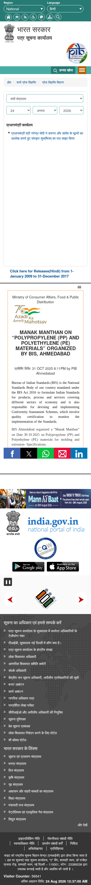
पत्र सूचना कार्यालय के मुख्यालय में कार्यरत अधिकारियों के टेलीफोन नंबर (42, 633)
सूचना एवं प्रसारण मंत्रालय (24, 756)
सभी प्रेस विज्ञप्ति (26, 82)
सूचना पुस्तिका (17, 718)
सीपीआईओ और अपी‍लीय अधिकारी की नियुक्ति (35, 712)
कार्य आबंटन (15, 691)
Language (53, 2)
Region (8, 2)
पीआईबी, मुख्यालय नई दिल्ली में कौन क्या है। (35, 642)
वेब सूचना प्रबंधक (19, 725)
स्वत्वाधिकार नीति (24, 843)
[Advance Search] (58, 16)
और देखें (82, 824)
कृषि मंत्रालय (16, 777)
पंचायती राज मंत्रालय (21, 804)
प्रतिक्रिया (56, 848)
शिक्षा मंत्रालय (16, 798)
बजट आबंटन (16, 684)
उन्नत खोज (65, 69)
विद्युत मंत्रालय (17, 818)
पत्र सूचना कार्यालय (34, 37)
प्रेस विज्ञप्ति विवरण (52, 82)
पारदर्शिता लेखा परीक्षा (21, 705)
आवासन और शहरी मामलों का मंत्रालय (30, 790)
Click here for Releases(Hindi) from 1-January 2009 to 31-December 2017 (42, 273)
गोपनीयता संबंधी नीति (60, 838)
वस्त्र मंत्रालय (17, 763)
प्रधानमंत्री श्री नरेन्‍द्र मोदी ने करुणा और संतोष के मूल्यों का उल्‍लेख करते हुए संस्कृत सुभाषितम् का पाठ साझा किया (47, 136)
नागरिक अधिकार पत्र (21, 697)
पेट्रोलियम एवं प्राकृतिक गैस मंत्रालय (30, 811)
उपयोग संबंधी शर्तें (52, 843)
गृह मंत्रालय (15, 784)
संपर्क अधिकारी (17, 670)
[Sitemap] (50, 16)
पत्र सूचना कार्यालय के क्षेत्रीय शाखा (30, 649)
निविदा (74, 843)
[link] (45, 497)
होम (9, 82)
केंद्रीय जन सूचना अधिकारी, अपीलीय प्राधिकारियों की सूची (43, 677)
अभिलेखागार (35, 848)
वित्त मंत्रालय (16, 770)
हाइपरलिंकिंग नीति (29, 838)
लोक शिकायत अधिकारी (22, 656)
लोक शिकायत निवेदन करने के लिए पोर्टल (32, 732)
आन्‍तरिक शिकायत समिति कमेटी (27, 663)
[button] (33, 16)
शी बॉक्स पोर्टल (17, 739)
